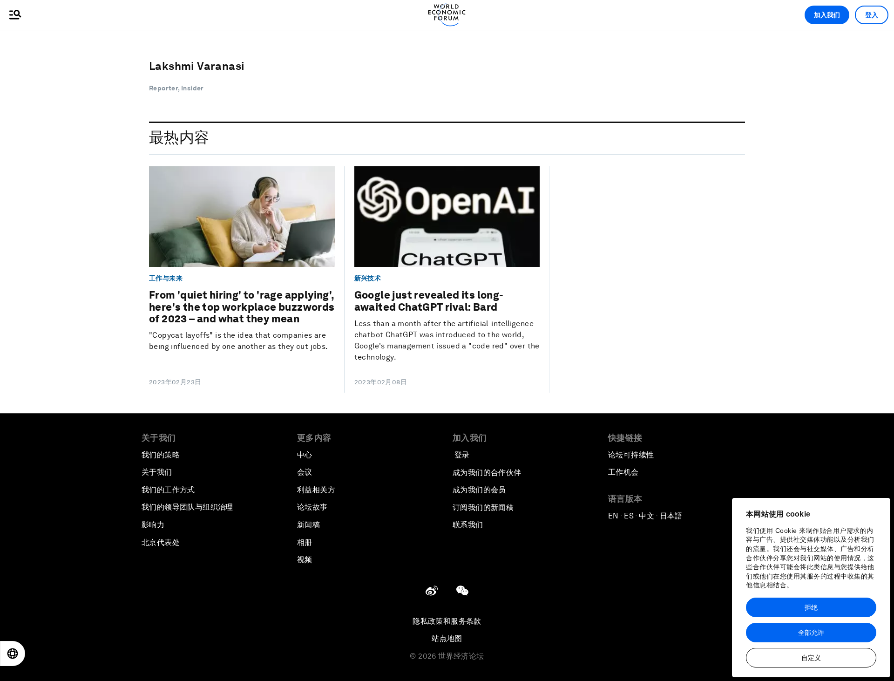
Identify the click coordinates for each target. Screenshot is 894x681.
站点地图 (447, 638)
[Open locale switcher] (12, 653)
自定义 (811, 657)
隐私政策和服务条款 (447, 621)
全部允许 (811, 632)
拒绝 (811, 607)
